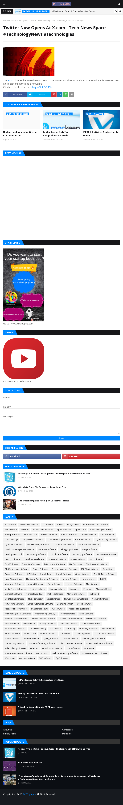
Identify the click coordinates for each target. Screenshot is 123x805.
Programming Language (46, 613)
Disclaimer (67, 733)
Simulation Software (69, 623)
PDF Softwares (58, 608)
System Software (12, 633)
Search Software (12, 623)
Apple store (80, 529)
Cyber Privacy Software (106, 539)
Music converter (35, 599)
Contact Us (67, 729)
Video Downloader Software (99, 643)
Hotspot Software (70, 579)
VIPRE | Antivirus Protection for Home (101, 134)
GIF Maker (31, 574)
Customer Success (83, 539)
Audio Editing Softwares (100, 529)
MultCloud (94, 594)
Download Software (57, 559)
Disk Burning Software (36, 554)
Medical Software (37, 589)
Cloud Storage (11, 539)
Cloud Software (107, 534)
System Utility (30, 633)
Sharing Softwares (47, 623)
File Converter (75, 564)
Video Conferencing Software (42, 643)
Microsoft (87, 589)
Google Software (63, 574)
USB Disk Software (70, 638)
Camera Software (69, 534)
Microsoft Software (13, 594)
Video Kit (34, 648)
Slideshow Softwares (91, 623)
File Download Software (96, 564)
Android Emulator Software (95, 524)
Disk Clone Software (59, 554)
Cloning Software (88, 534)
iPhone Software (54, 584)
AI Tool (60, 524)
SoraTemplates (21, 800)
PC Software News (39, 608)
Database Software (47, 549)
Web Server (10, 658)
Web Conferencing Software (65, 653)
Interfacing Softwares (14, 584)
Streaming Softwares (88, 628)
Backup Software (12, 534)
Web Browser (42, 653)
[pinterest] (91, 456)
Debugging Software (69, 549)
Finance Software (40, 569)
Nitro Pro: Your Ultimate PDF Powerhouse (40, 707)
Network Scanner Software (76, 599)
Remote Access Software (16, 618)
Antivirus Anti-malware (43, 529)
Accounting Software (29, 524)
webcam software (27, 658)
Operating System (65, 603)
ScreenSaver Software (96, 618)
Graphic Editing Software (105, 574)
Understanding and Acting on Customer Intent (20, 134)
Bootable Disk (30, 534)
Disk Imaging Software (82, 554)
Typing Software (50, 638)
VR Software (89, 648)
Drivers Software (78, 559)
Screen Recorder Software (70, 618)
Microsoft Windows (34, 594)
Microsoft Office (103, 589)
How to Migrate (89, 579)
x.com (11, 80)
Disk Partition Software (106, 554)
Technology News (82, 633)
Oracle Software (84, 603)
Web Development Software (94, 653)
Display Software (12, 559)
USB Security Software (15, 643)
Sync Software (108, 628)
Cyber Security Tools (14, 544)
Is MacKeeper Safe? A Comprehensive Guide (73, 11)
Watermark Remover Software (18, 653)
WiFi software (45, 658)
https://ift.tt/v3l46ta (42, 87)
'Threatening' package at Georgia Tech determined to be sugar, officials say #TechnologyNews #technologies (59, 778)
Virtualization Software (52, 648)
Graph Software (82, 574)
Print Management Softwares (18, 613)
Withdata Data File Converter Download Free (42, 487)
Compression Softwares (33, 539)
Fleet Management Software (64, 569)
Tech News (65, 633)
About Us (7, 729)
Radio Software (86, 613)
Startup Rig (70, 628)
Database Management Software (19, 549)
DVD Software (96, 559)
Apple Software (64, 529)
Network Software (100, 599)
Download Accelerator (34, 559)
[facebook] (32, 456)
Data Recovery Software (38, 544)
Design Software (89, 549)
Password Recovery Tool (16, 608)
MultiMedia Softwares (14, 599)
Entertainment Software (54, 564)
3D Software (10, 524)
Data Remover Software (63, 544)
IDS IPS (103, 579)
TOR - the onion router (30, 762)
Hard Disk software (13, 579)
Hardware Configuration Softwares (42, 579)
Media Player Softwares (15, 589)
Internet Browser (35, 584)
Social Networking (37, 628)
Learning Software (74, 584)
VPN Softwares (73, 648)
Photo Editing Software (79, 608)
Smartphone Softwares (15, 628)
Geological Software (14, 574)
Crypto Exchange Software (59, 539)
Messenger (74, 589)
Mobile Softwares (55, 594)
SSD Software (56, 628)
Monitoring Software (76, 594)
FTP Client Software (89, 569)
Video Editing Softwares (15, 648)
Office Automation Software (40, 603)
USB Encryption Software (93, 638)
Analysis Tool (73, 524)
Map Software (92, 584)
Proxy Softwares (68, 613)
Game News (107, 569)
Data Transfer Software (88, 544)
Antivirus (25, 529)
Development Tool (13, 554)
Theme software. (12, 638)
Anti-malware (11, 529)
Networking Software (14, 603)
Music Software (53, 599)
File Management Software (17, 569)
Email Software (11, 564)
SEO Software (29, 623)
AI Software (47, 524)
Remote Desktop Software (43, 618)
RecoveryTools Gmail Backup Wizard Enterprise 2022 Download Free (54, 473)
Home (6, 20)
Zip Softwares (62, 658)
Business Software (49, 534)
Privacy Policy (9, 733)
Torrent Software (31, 638)
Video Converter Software (70, 643)
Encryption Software (31, 564)
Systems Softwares (48, 633)
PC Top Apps (29, 794)
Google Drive (46, 574)
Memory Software (57, 589)
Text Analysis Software (104, 633)
